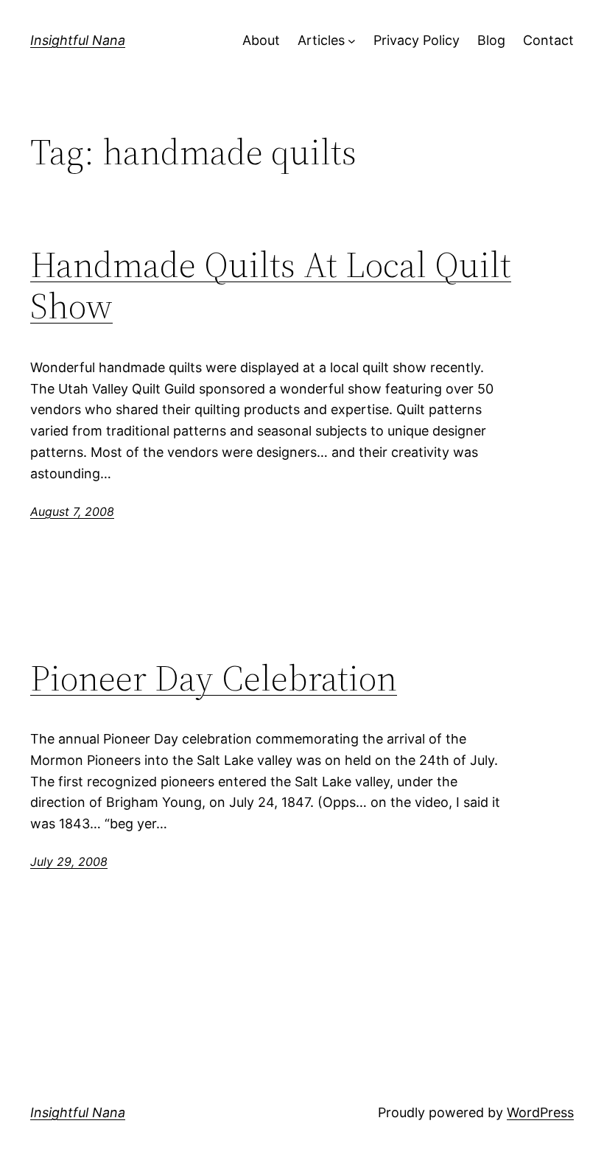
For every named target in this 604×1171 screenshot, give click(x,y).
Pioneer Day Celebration (213, 678)
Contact (548, 40)
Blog (491, 40)
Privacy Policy (416, 40)
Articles (321, 40)
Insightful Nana (77, 40)
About (261, 40)
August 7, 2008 (72, 511)
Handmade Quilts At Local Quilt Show (270, 285)
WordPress (540, 1112)
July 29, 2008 (69, 861)
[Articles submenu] (352, 41)
